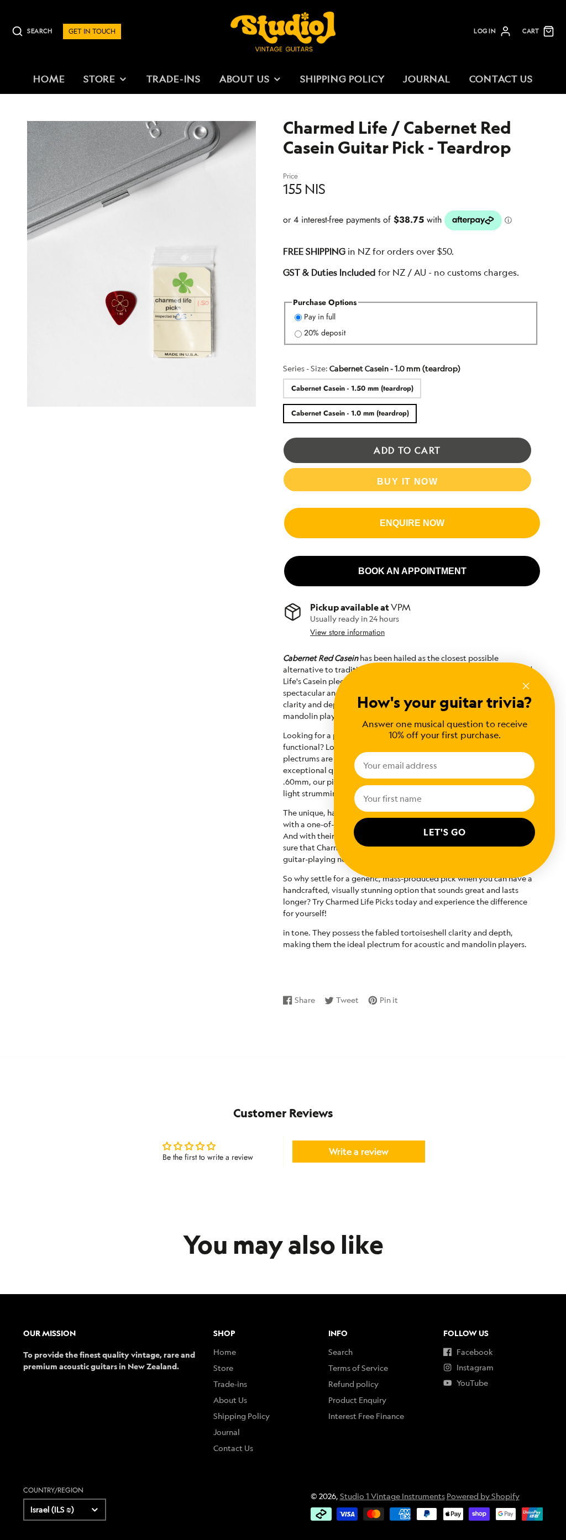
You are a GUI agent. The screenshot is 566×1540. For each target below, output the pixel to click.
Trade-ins (173, 79)
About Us (244, 79)
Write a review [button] (359, 1151)
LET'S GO (444, 832)
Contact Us (501, 79)
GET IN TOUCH (92, 31)
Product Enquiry (357, 1400)
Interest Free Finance (366, 1416)
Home (49, 79)
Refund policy (353, 1384)
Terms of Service (358, 1368)
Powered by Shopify (483, 1496)
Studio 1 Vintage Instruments (392, 1496)
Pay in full (320, 316)
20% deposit (324, 332)
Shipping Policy (342, 79)
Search (340, 1352)
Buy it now (407, 481)
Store (99, 79)
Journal (426, 79)
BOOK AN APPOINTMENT (412, 571)
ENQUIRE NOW (412, 523)
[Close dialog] (526, 686)
